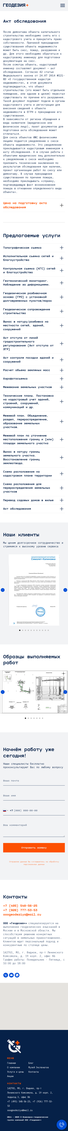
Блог (31, 1063)
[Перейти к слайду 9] (42, 630)
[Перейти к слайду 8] (39, 630)
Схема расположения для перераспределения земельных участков (26, 488)
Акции (10, 1076)
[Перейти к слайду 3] (25, 630)
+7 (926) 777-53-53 (20, 910)
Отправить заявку (34, 847)
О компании (13, 1067)
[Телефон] (5, 975)
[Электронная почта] (11, 975)
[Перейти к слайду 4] (28, 630)
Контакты (33, 1071)
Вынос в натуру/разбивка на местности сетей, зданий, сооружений (25, 325)
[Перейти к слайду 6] (34, 630)
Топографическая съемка (22, 247)
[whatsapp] (17, 975)
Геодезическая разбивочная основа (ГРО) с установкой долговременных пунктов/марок (27, 297)
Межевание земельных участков (27, 387)
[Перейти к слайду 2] (22, 630)
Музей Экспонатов (38, 1067)
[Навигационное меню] (62, 5)
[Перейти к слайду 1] (19, 630)
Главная (11, 1063)
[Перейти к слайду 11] (48, 630)
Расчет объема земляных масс (26, 370)
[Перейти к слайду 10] (45, 630)
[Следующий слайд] (65, 590)
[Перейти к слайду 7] (36, 630)
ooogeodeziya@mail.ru (22, 914)
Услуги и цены (15, 1071)
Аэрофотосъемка (15, 378)
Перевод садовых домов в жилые (28, 500)
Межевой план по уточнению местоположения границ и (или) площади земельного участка (28, 439)
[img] (14, 1046)
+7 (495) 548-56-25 (20, 905)
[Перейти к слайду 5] (31, 630)
